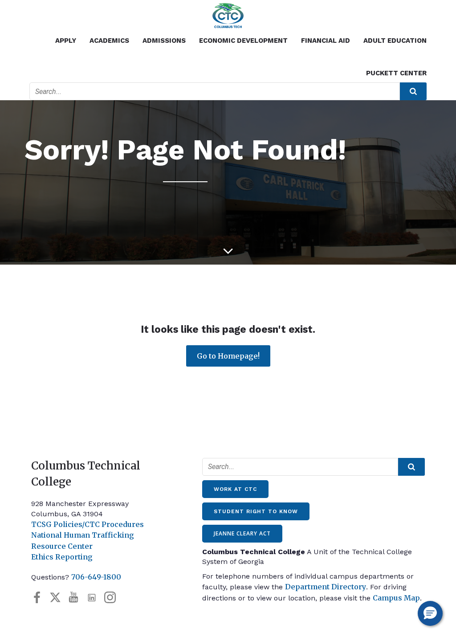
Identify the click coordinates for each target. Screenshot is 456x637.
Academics (109, 41)
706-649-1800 (96, 576)
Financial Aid (325, 41)
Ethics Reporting (62, 556)
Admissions (164, 41)
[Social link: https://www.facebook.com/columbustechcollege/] (40, 597)
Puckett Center (396, 73)
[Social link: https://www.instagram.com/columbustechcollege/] (113, 597)
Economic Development (243, 41)
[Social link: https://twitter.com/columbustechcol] (58, 597)
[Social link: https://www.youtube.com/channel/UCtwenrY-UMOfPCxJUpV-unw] (77, 597)
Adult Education (395, 41)
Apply (65, 41)
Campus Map (396, 597)
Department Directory (325, 586)
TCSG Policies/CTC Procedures (87, 524)
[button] (430, 613)
